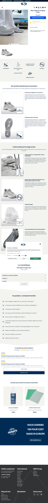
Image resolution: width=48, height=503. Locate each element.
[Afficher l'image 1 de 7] (10, 44)
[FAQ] (43, 7)
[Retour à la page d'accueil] (24, 4)
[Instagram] (34, 494)
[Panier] (45, 7)
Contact (2, 493)
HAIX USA (18, 477)
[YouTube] (41, 494)
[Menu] (2, 7)
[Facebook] (38, 494)
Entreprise (35, 471)
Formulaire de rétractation (5, 499)
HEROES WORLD (36, 475)
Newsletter (21, 491)
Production (35, 472)
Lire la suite (24, 284)
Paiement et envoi (4, 495)
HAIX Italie (19, 478)
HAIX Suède (19, 482)
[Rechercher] (34, 7)
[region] (14, 27)
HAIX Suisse (19, 472)
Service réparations (4, 498)
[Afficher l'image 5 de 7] (15, 44)
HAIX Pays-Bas (19, 480)
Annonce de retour (4, 496)
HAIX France (19, 474)
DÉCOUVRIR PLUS (35, 440)
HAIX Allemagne (20, 471)
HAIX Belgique (19, 481)
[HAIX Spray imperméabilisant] (13, 396)
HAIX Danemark (20, 484)
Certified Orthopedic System (34, 407)
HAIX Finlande (19, 485)
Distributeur (35, 474)
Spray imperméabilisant (13, 407)
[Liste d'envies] (37, 7)
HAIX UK (18, 475)
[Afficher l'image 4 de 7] (14, 44)
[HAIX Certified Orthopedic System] (34, 396)
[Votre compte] (39, 7)
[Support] (41, 7)
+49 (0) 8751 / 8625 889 (5, 474)
